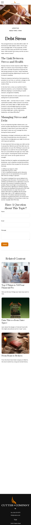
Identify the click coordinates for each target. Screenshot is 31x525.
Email (2, 221)
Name (2, 211)
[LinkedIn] (15, 508)
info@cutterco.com (15, 515)
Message (3, 230)
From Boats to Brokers (12, 356)
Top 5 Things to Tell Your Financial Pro (13, 286)
